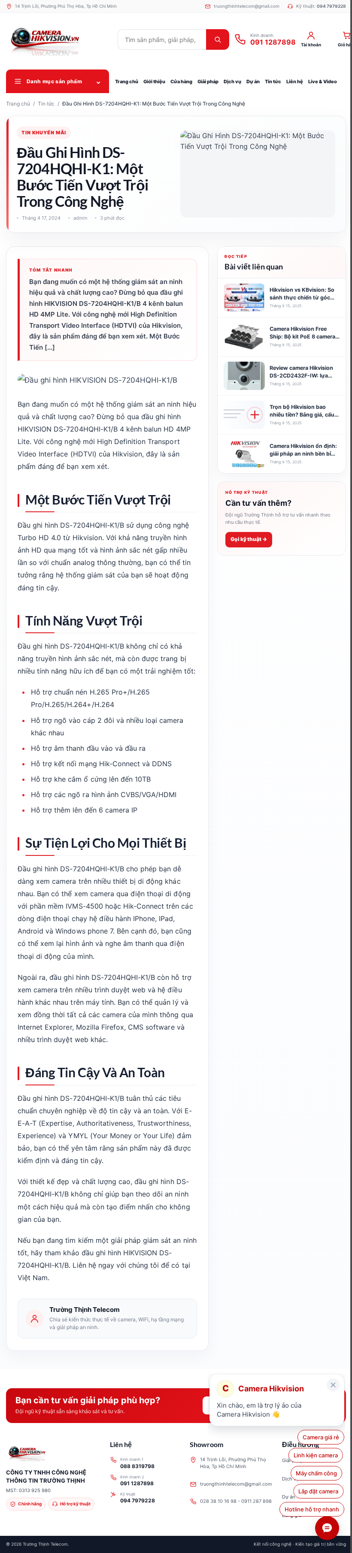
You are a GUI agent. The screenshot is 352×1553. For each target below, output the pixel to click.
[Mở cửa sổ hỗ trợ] (327, 1528)
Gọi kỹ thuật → (249, 539)
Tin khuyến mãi (43, 133)
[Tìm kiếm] (217, 39)
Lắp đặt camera (319, 1491)
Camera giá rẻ (321, 1437)
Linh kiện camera (317, 1455)
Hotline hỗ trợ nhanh (312, 1509)
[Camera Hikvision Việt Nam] (59, 39)
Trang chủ (18, 103)
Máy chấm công (318, 1473)
